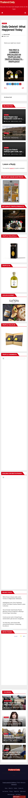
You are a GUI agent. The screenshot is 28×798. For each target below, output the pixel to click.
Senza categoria (7, 700)
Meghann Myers (19, 707)
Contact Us (20, 788)
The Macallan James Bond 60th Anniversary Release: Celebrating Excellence (12, 624)
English (17, 796)
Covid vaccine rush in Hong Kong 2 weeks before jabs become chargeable (12, 755)
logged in (11, 168)
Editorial (16, 137)
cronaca (6, 733)
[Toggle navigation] (25, 12)
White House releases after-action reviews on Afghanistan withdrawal (13, 704)
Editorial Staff (7, 34)
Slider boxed (22, 791)
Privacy (11, 791)
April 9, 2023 (8, 707)
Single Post (16, 791)
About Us (11, 788)
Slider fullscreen (10, 794)
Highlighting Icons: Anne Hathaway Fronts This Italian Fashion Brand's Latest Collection (14, 604)
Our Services (5, 791)
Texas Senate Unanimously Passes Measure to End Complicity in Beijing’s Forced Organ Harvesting (13, 611)
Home (6, 788)
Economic (4, 23)
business (6, 750)
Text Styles (18, 794)
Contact (15, 788)
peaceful (6, 717)
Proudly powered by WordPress (10, 782)
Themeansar (14, 784)
